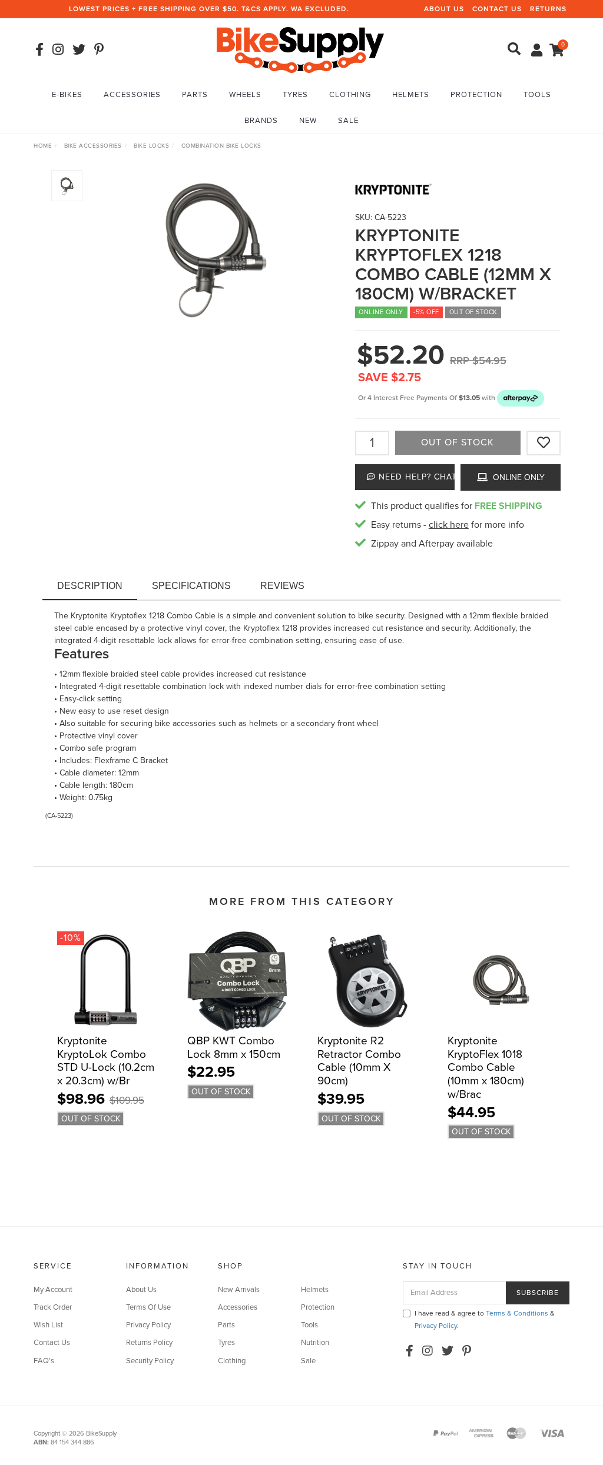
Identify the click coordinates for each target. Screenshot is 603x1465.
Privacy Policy (148, 1325)
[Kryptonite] (458, 189)
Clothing (350, 94)
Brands (261, 120)
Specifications (191, 586)
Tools (537, 94)
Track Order (53, 1307)
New (308, 120)
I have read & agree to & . (485, 1319)
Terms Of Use (148, 1307)
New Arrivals (239, 1289)
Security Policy (150, 1361)
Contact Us (497, 9)
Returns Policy (149, 1342)
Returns (548, 9)
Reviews (282, 586)
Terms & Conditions (517, 1313)
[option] (214, 246)
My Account (53, 1289)
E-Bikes (67, 94)
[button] (520, 398)
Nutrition (315, 1342)
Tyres (295, 94)
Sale (348, 120)
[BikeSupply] (300, 49)
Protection (476, 94)
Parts (195, 94)
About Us (444, 9)
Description (89, 586)
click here (449, 525)
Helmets (410, 94)
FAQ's (44, 1361)
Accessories (132, 94)
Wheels (245, 94)
